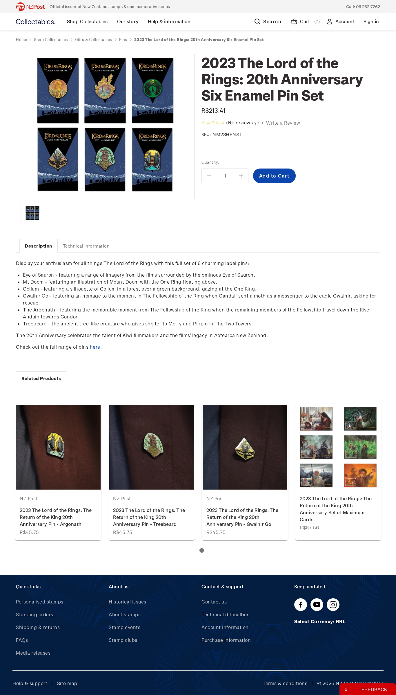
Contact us (214, 601)
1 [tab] (201, 550)
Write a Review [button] (283, 123)
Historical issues (127, 601)
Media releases (33, 652)
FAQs (22, 640)
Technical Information (86, 245)
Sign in (371, 21)
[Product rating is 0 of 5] (213, 122)
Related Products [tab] (41, 378)
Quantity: (210, 162)
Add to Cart (58, 447)
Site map (67, 683)
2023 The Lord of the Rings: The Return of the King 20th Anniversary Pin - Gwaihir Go (242, 517)
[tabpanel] (58, 472)
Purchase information (226, 640)
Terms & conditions (285, 683)
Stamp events (124, 627)
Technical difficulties (225, 614)
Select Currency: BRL (320, 621)
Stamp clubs (123, 640)
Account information (225, 627)
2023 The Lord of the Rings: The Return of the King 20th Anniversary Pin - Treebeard (149, 517)
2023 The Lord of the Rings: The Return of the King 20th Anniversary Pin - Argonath (56, 517)
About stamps (125, 614)
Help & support (29, 683)
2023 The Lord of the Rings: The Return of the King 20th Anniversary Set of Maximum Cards (336, 509)
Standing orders (34, 614)
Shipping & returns (38, 627)
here (95, 347)
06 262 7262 (368, 6)
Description (38, 245)
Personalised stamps (39, 601)
